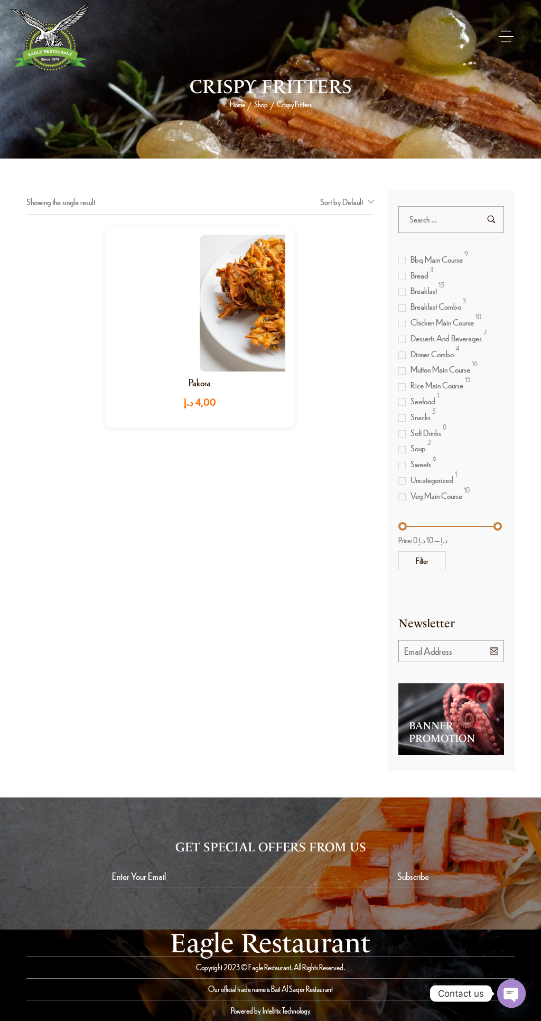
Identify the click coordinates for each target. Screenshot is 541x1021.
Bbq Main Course (437, 259)
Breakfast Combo (436, 306)
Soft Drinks (426, 432)
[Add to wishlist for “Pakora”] (211, 303)
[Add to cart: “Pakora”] (188, 303)
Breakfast (424, 290)
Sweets (421, 463)
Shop (261, 104)
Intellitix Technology (286, 1010)
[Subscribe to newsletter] (493, 651)
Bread (419, 275)
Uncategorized (432, 479)
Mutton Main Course (440, 369)
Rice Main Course (437, 385)
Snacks (421, 416)
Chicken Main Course (442, 322)
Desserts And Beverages (446, 338)
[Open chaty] (511, 993)
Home (237, 104)
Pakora (200, 382)
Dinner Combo (432, 353)
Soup (418, 447)
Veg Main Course (436, 495)
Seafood (423, 400)
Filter (422, 560)
